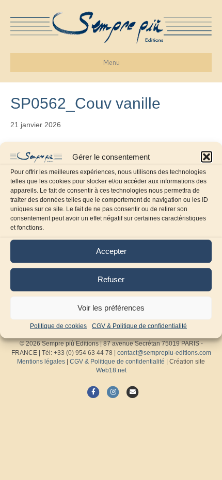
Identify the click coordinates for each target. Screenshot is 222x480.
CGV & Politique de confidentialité (139, 325)
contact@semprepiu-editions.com (164, 352)
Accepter (111, 251)
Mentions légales (41, 361)
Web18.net (111, 370)
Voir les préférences (111, 307)
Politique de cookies (58, 325)
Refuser (111, 279)
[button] (206, 157)
